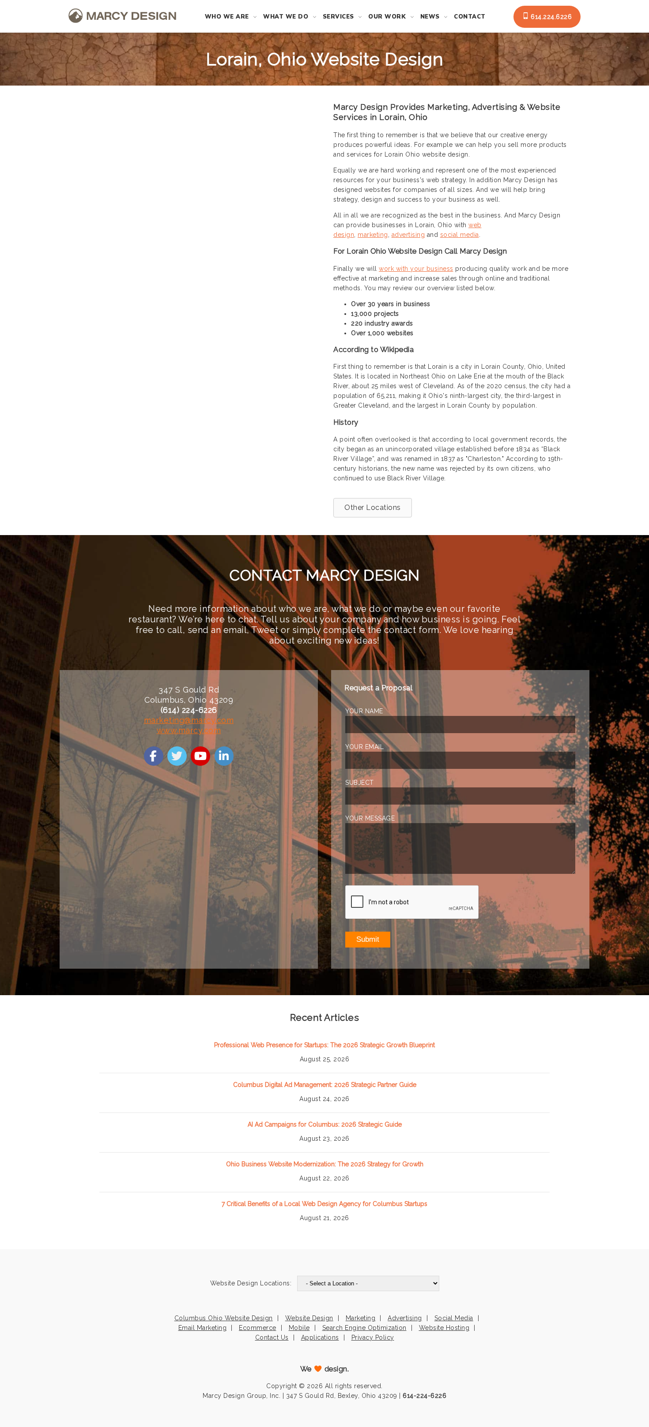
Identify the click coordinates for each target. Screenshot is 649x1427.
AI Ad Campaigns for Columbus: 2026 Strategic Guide (325, 1124)
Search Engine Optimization (364, 1327)
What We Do (285, 17)
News (430, 17)
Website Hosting (444, 1327)
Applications (320, 1337)
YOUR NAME (364, 711)
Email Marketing (202, 1327)
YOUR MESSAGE (370, 818)
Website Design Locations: (251, 1283)
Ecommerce (257, 1327)
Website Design (309, 1318)
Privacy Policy (372, 1337)
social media (459, 234)
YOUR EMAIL (364, 746)
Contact (470, 17)
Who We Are (227, 17)
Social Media (453, 1318)
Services (338, 17)
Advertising (405, 1318)
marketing (373, 234)
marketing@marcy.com (189, 720)
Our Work (387, 17)
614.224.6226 (550, 16)
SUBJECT (359, 782)
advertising (408, 234)
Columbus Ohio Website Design (223, 1318)
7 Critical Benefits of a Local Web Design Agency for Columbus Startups (324, 1203)
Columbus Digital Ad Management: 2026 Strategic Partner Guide (324, 1084)
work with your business (416, 268)
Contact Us (272, 1337)
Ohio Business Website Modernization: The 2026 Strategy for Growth (324, 1164)
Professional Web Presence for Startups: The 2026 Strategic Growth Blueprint (324, 1045)
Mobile (299, 1327)
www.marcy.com (189, 730)
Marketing (361, 1318)
